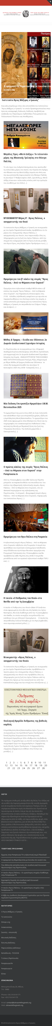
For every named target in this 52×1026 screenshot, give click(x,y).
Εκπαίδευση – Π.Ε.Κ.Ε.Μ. (10, 953)
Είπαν (3, 974)
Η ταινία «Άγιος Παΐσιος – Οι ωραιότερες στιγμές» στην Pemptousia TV (22, 889)
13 (11, 765)
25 (28, 768)
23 (18, 768)
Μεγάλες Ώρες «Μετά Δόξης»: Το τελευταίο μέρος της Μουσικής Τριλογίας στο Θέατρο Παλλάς (26, 157)
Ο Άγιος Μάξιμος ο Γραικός (11, 912)
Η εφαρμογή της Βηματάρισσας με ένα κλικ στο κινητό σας (23, 860)
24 (23, 768)
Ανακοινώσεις (6, 927)
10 (39, 762)
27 (38, 768)
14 (16, 765)
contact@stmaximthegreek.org (18, 1002)
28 (43, 768)
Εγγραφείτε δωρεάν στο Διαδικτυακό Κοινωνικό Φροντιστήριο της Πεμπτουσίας (19, 881)
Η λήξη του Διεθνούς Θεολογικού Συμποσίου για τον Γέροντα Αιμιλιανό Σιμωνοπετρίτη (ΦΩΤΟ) (25, 896)
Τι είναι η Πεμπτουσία (9, 958)
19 (40, 765)
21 (8, 768)
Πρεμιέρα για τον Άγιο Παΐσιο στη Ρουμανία (25, 536)
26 (33, 768)
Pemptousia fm (7, 963)
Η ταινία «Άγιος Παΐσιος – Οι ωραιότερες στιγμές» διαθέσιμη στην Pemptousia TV (24, 874)
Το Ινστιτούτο (6, 917)
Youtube (47, 1018)
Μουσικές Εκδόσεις (8, 937)
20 (45, 765)
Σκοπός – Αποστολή (9, 932)
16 (26, 765)
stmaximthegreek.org (14, 1005)
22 (13, 768)
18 (36, 765)
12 (6, 765)
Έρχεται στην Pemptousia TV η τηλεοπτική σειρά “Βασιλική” (24, 855)
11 (44, 762)
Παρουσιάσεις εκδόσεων (11, 948)
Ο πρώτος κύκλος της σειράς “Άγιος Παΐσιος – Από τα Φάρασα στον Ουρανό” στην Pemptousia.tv (26, 470)
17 (31, 765)
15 (21, 765)
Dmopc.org (5, 922)
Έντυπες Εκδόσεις (8, 943)
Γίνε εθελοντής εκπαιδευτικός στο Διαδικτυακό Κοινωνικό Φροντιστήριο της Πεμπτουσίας (23, 866)
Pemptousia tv (6, 968)
